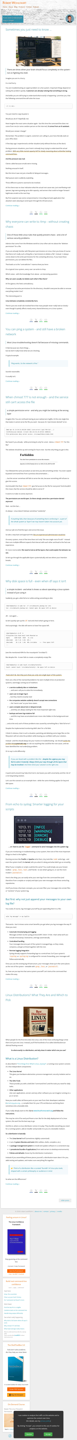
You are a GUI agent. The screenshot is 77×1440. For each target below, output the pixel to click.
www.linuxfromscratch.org (43, 1110)
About (11, 7)
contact (46, 1211)
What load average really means (14, 1329)
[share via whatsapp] (41, 212)
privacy (52, 1211)
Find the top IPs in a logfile (12, 1307)
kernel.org (10, 1103)
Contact (29, 7)
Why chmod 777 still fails (12, 1326)
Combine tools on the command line (15, 1310)
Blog (15, 7)
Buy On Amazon (17, 1395)
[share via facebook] (31, 212)
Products (22, 7)
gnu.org (17, 1103)
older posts (65, 1200)
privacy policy (45, 1421)
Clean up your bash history (12, 1297)
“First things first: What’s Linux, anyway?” (31, 1064)
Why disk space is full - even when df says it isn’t (36, 581)
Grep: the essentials (10, 1294)
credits (59, 1211)
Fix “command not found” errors (14, 1300)
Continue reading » (12, 205)
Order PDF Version (16, 1389)
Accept (48, 1434)
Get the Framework (16, 1271)
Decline (29, 1434)
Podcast (36, 7)
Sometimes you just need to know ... (28, 29)
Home (5, 7)
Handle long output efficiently (13, 1313)
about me (38, 1211)
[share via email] (45, 212)
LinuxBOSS (17, 1335)
